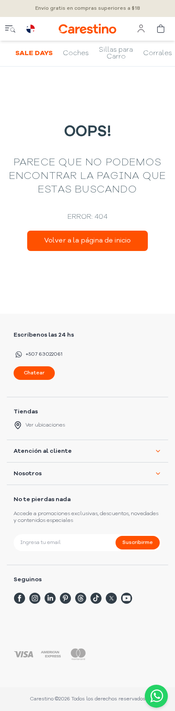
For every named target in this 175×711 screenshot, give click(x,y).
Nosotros (28, 474)
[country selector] (30, 29)
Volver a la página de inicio (87, 240)
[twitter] (111, 598)
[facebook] (19, 598)
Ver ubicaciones (45, 425)
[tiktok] (96, 598)
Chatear (34, 373)
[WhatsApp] (154, 696)
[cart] (161, 29)
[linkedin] (50, 598)
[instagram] (35, 598)
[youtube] (127, 598)
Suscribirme (137, 542)
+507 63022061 (43, 354)
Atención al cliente (43, 451)
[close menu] (10, 29)
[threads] (81, 598)
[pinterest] (65, 598)
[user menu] (141, 29)
